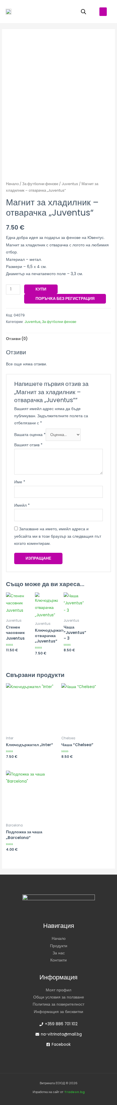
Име (19, 482)
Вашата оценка (30, 434)
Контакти (58, 960)
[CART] (65, 11)
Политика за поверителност (58, 1004)
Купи (40, 289)
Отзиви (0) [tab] (17, 338)
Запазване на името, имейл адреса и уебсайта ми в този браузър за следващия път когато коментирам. (57, 536)
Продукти (58, 946)
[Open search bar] (83, 11)
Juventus (70, 183)
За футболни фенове (40, 183)
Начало (12, 183)
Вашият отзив (28, 445)
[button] (103, 11)
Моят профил (58, 990)
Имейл (22, 505)
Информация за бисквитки (58, 1011)
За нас (59, 953)
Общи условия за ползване (58, 997)
